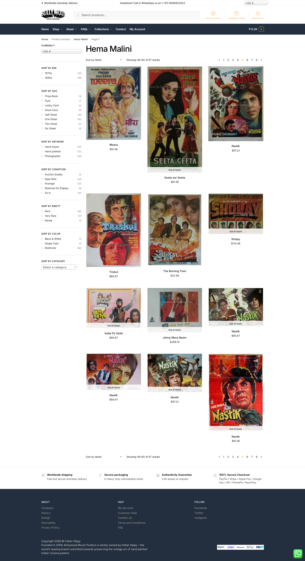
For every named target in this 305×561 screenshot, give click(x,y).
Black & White (53, 238)
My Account (213, 18)
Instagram (200, 517)
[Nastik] (236, 103)
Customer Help (236, 18)
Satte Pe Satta (114, 333)
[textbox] (59, 267)
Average (50, 183)
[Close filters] (82, 46)
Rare (47, 211)
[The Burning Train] (175, 229)
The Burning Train (174, 271)
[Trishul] (114, 230)
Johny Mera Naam (175, 337)
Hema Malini (81, 39)
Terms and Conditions (132, 522)
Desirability (48, 522)
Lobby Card (52, 105)
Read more (174, 189)
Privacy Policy (50, 527)
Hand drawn (52, 146)
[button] (256, 29)
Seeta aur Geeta (174, 177)
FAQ (120, 527)
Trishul (113, 272)
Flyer (48, 100)
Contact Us (125, 517)
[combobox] (59, 267)
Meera (114, 144)
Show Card (51, 109)
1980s (48, 77)
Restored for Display (57, 188)
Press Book (51, 96)
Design (45, 517)
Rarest (48, 220)
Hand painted (53, 151)
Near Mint (50, 179)
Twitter (198, 513)
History (45, 513)
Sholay (235, 239)
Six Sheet (50, 128)
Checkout (257, 18)
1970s (48, 73)
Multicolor (50, 247)
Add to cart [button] (114, 156)
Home (44, 39)
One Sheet (51, 119)
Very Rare (50, 215)
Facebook (200, 508)
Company (47, 508)
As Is (48, 192)
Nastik (236, 146)
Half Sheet (51, 114)
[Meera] (114, 103)
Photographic (53, 156)
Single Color (52, 243)
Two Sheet (51, 123)
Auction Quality (54, 174)
